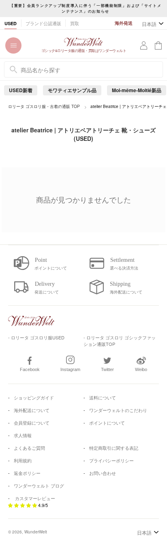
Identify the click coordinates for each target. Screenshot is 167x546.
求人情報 (23, 435)
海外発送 (124, 23)
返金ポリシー (27, 473)
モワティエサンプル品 (72, 90)
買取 (74, 23)
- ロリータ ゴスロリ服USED (36, 337)
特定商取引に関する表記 (113, 448)
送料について (102, 397)
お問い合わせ (102, 473)
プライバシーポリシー (111, 460)
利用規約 (23, 460)
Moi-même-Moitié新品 (136, 90)
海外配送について (31, 410)
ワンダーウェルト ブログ (39, 485)
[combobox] (83, 69)
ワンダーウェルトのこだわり (118, 410)
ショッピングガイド (34, 397)
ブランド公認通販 (43, 23)
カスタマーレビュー (35, 498)
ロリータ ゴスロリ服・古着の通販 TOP (44, 106)
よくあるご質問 (29, 448)
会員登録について (31, 422)
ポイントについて (107, 422)
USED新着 (20, 90)
